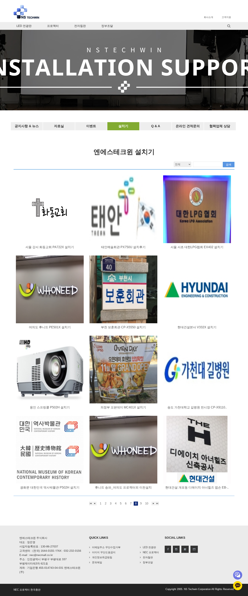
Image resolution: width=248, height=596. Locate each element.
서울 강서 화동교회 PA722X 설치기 (49, 247)
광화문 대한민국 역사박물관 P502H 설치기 (49, 487)
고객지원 (226, 17)
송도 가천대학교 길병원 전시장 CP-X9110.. (197, 407)
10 (146, 503)
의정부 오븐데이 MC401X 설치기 (123, 407)
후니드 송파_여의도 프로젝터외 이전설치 (123, 487)
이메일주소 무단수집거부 (106, 547)
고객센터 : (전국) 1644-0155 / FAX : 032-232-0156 (50, 550)
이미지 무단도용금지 (103, 552)
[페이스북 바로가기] (168, 549)
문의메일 (97, 562)
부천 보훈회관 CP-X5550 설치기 (123, 327)
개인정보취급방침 (102, 557)
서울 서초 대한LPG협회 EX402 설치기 (196, 247)
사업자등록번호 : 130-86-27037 (38, 546)
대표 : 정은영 (27, 542)
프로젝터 (53, 25)
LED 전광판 (24, 25)
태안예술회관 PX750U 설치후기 (123, 247)
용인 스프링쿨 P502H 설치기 (50, 407)
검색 (228, 164)
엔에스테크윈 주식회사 (33, 537)
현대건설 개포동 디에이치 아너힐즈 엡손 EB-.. (197, 487)
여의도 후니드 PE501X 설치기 (50, 327)
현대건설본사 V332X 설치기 (196, 327)
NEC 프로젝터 (151, 552)
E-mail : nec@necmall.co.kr (36, 555)
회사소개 (208, 17)
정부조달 (107, 25)
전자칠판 (80, 25)
